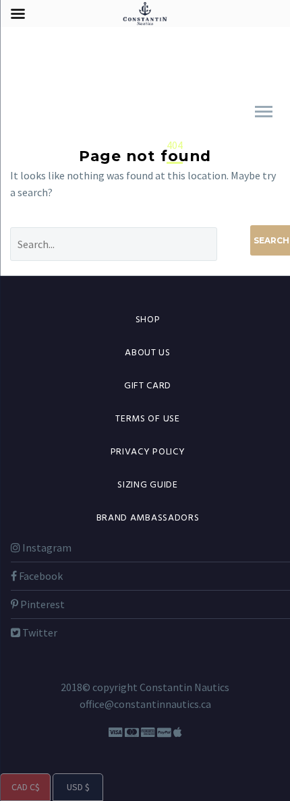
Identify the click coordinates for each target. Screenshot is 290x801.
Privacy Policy (148, 452)
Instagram (45, 547)
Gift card (147, 386)
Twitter (38, 632)
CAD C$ (20, 787)
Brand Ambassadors (148, 518)
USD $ (71, 787)
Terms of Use (147, 419)
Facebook (40, 576)
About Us (148, 353)
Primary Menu (264, 112)
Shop (148, 320)
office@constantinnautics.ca (145, 704)
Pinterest (41, 604)
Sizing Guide (147, 485)
